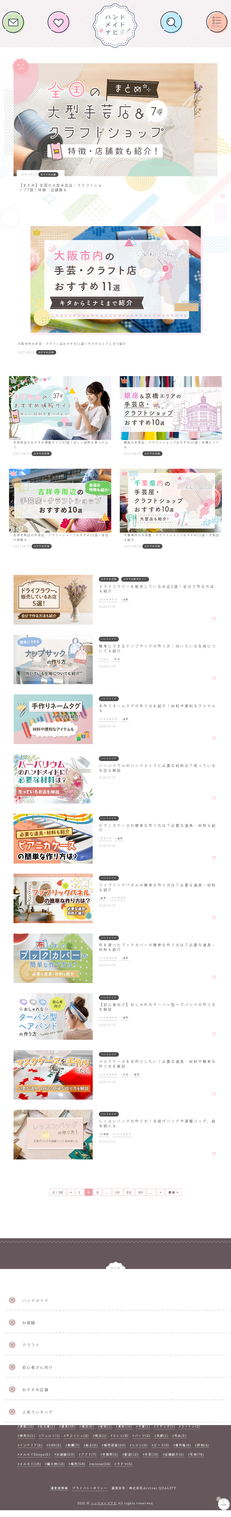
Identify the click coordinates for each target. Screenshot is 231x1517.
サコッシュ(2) (77, 1435)
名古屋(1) (47, 1426)
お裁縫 (28, 1322)
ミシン (104, 659)
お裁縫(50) (65, 1454)
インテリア (119, 898)
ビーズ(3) (161, 1445)
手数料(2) (110, 1454)
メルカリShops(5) (35, 1454)
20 (129, 1192)
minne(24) (101, 1463)
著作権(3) (183, 1445)
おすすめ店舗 (35, 1389)
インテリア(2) (31, 1445)
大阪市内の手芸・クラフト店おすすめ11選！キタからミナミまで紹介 (72, 343)
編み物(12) (56, 1463)
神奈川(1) (27, 1435)
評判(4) (203, 1445)
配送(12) (131, 1454)
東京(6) (88, 1426)
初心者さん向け (37, 1367)
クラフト (31, 1345)
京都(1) (162, 1435)
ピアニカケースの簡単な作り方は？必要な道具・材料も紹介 (157, 828)
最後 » (173, 1192)
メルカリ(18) (30, 1463)
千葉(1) (144, 1426)
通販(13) (27, 1426)
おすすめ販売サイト (135, 579)
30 (140, 1192)
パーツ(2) (142, 1435)
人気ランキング (37, 1412)
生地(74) (197, 1454)
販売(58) (78, 1463)
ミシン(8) (121, 1435)
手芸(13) (152, 1454)
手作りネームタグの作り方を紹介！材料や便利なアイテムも (157, 708)
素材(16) (125, 1426)
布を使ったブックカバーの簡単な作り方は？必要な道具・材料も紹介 (157, 947)
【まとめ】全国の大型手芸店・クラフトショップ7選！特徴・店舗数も (60, 188)
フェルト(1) (50, 1435)
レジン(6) (140, 1445)
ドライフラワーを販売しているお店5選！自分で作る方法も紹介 (157, 589)
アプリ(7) (89, 1454)
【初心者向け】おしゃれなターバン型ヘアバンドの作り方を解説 (157, 1007)
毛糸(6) (180, 1435)
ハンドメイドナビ (104, 1503)
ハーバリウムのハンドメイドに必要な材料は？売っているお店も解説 (157, 768)
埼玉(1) (101, 1435)
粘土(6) (91, 1445)
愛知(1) (106, 1426)
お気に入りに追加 (222, 196)
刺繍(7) (73, 1445)
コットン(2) (190, 1426)
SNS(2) (55, 1445)
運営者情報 (59, 1488)
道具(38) (68, 1426)
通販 (126, 599)
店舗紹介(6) (174, 1454)
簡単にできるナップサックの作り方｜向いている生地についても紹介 (157, 648)
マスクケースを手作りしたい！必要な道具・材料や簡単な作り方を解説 (157, 1064)
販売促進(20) (115, 1445)
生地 (117, 659)
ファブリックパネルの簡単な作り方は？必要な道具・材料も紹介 (157, 887)
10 (117, 1192)
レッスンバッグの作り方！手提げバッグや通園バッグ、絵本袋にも (157, 1123)
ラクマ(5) (125, 1463)
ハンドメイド (35, 1300)
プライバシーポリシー (89, 1488)
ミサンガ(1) (165, 1426)
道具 (126, 719)
